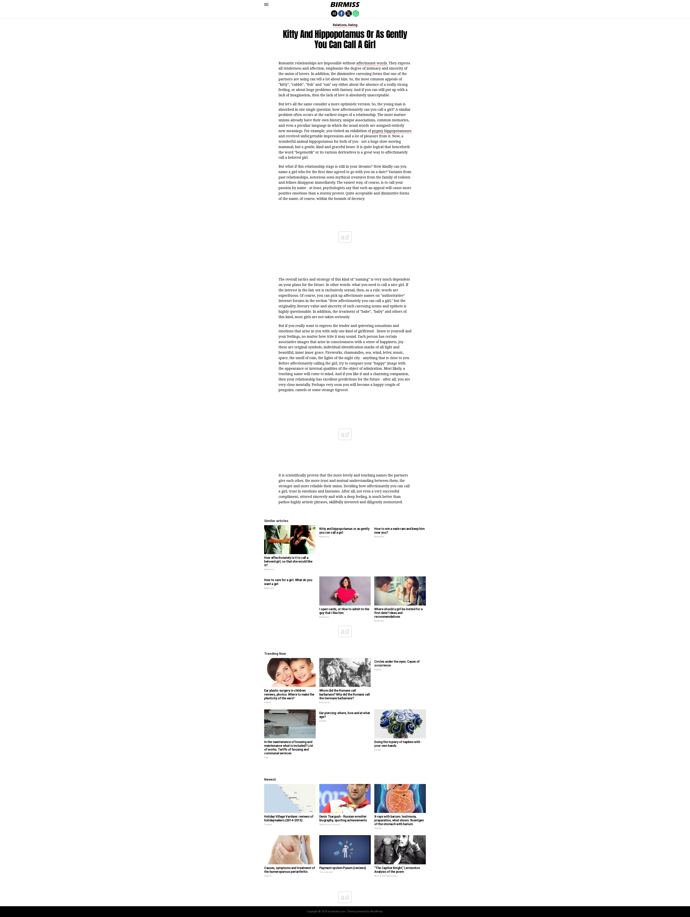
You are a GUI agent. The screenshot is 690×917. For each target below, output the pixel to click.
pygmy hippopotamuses (391, 130)
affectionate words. (372, 63)
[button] (266, 4)
